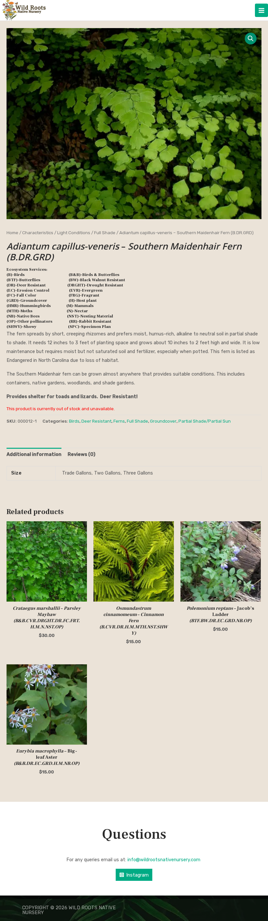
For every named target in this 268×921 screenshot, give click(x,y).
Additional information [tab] (34, 454)
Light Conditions (73, 232)
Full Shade (104, 232)
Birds (74, 421)
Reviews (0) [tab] (81, 454)
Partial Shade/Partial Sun (204, 421)
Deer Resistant (96, 421)
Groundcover (163, 421)
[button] (251, 38)
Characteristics (37, 232)
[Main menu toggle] (261, 10)
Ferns (119, 421)
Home (12, 232)
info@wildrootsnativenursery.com (164, 860)
